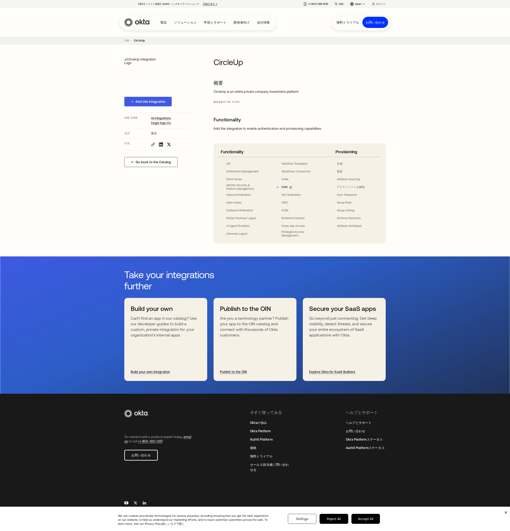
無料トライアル (347, 22)
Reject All (334, 519)
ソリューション (185, 22)
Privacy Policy (164, 523)
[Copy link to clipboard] (153, 144)
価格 (253, 448)
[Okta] (137, 22)
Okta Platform (260, 431)
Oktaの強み (258, 422)
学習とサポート (215, 22)
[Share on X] (169, 144)
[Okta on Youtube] (126, 503)
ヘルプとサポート (359, 422)
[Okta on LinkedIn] (144, 503)
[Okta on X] (135, 503)
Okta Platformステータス (364, 439)
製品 (163, 22)
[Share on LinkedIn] (161, 144)
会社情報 (263, 22)
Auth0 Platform (261, 439)
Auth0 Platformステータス (365, 448)
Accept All (365, 519)
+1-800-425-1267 (150, 441)
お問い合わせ (375, 22)
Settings (302, 519)
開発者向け (241, 22)
